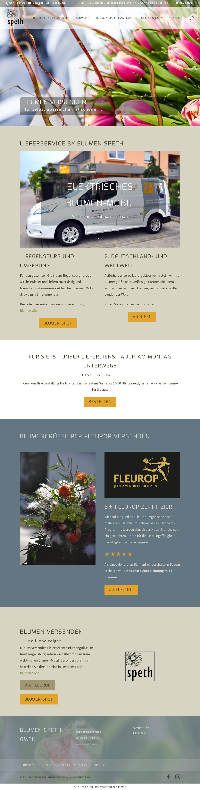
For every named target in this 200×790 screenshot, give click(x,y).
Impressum (139, 733)
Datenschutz (141, 728)
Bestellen (100, 401)
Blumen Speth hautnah (114, 18)
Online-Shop (150, 18)
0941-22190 (17, 3)
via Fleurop (37, 685)
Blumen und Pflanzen (50, 18)
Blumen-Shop (57, 323)
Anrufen (142, 316)
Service (81, 18)
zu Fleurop (121, 589)
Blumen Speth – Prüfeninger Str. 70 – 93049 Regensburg (125, 3)
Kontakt (175, 18)
